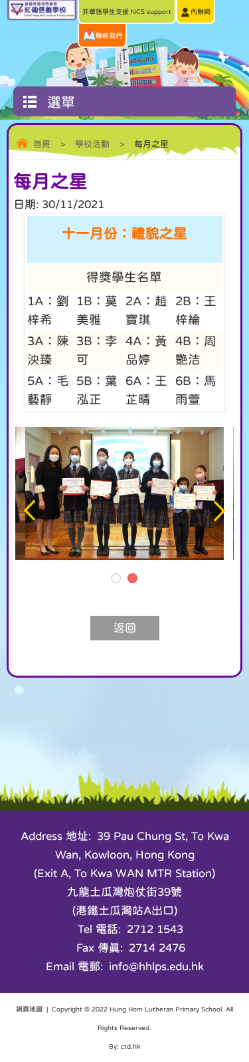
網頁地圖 (29, 1008)
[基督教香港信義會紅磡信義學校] (42, 17)
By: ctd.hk (124, 1046)
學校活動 (92, 144)
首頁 (41, 144)
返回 (125, 628)
